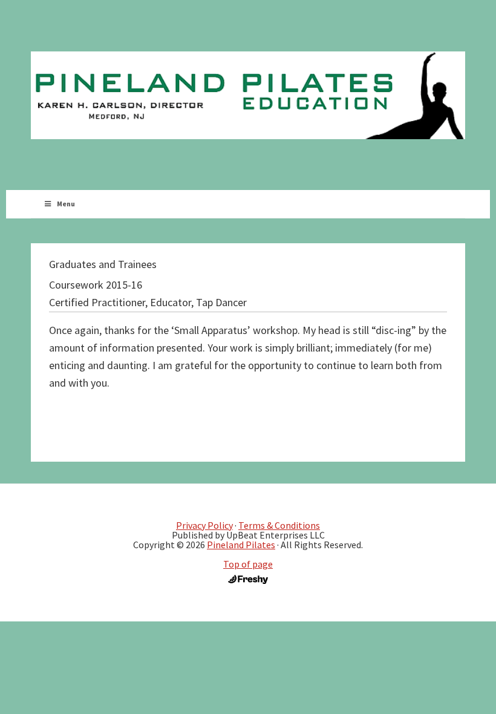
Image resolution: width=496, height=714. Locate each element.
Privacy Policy (204, 525)
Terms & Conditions (279, 525)
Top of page (248, 564)
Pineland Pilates (241, 545)
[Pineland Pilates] (248, 95)
